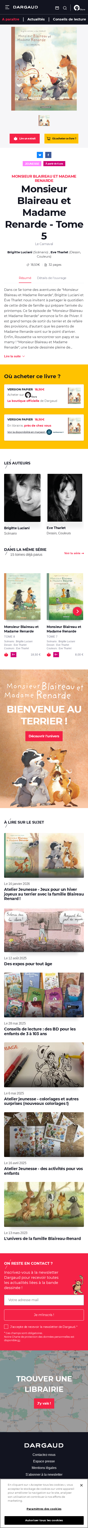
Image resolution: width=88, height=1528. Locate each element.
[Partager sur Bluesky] (40, 155)
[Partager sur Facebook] (48, 155)
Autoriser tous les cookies (44, 1520)
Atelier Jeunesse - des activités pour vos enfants (43, 1171)
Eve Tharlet (59, 252)
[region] (44, 1503)
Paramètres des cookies (44, 1508)
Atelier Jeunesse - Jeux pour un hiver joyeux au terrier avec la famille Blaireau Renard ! (44, 894)
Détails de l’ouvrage (51, 278)
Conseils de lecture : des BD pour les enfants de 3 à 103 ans (40, 1031)
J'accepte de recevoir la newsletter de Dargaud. (43, 1327)
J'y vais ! (44, 1403)
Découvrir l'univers (44, 736)
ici (18, 1340)
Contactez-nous (44, 1454)
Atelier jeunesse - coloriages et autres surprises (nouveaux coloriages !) (41, 1101)
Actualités (36, 19)
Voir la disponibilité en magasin (26, 431)
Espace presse (44, 1461)
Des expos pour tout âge (28, 964)
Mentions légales (44, 1468)
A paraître (10, 19)
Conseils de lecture (69, 19)
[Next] (77, 611)
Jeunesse (32, 163)
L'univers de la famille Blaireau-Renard (42, 1238)
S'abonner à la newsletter (44, 1474)
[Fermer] (81, 1485)
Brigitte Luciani (19, 252)
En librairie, (29, 425)
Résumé (25, 278)
